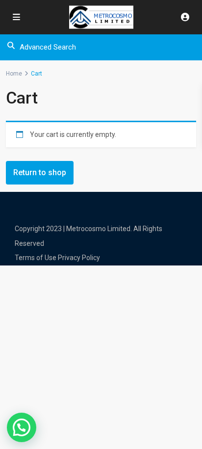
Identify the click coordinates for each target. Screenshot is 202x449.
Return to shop (39, 172)
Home (14, 73)
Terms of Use (35, 258)
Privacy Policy (79, 258)
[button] (21, 427)
